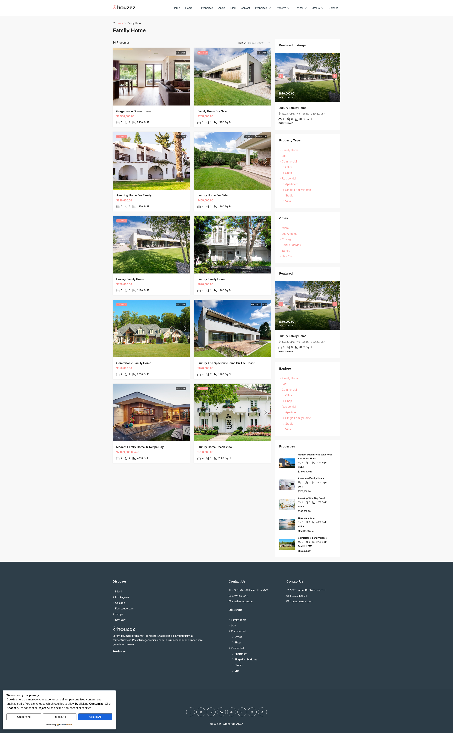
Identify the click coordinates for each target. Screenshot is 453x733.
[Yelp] (262, 712)
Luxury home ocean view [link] (214, 447)
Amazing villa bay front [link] (311, 498)
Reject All (60, 716)
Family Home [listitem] (290, 150)
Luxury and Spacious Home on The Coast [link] (225, 363)
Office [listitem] (289, 167)
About (221, 7)
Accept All (95, 716)
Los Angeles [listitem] (289, 233)
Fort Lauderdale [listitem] (292, 245)
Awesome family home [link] (311, 478)
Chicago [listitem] (287, 239)
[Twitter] (200, 712)
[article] (307, 91)
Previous (281, 76)
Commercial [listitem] (289, 161)
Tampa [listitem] (286, 250)
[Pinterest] (252, 712)
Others (316, 7)
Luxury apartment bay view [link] (297, 107)
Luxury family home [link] (130, 279)
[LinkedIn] (221, 712)
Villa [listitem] (288, 201)
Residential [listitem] (289, 178)
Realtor (299, 7)
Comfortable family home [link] (133, 363)
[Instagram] (211, 712)
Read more (119, 651)
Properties (207, 7)
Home (176, 7)
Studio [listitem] (289, 195)
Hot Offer (261, 137)
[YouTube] (241, 712)
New (264, 305)
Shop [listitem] (288, 172)
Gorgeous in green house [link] (133, 111)
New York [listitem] (288, 256)
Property (281, 7)
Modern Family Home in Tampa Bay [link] (140, 447)
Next (334, 76)
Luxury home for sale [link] (212, 195)
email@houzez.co (242, 601)
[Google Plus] (231, 712)
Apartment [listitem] (291, 184)
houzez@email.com (301, 601)
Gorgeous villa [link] (306, 518)
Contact (245, 7)
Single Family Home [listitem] (298, 189)
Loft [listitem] (284, 155)
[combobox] (259, 42)
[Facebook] (190, 712)
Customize (24, 716)
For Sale (180, 53)
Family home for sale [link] (212, 111)
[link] (151, 76)
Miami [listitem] (285, 228)
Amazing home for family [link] (134, 195)
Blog (233, 7)
